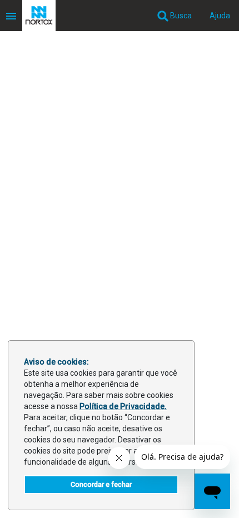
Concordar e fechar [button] (101, 484)
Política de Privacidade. (123, 406)
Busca (180, 15)
